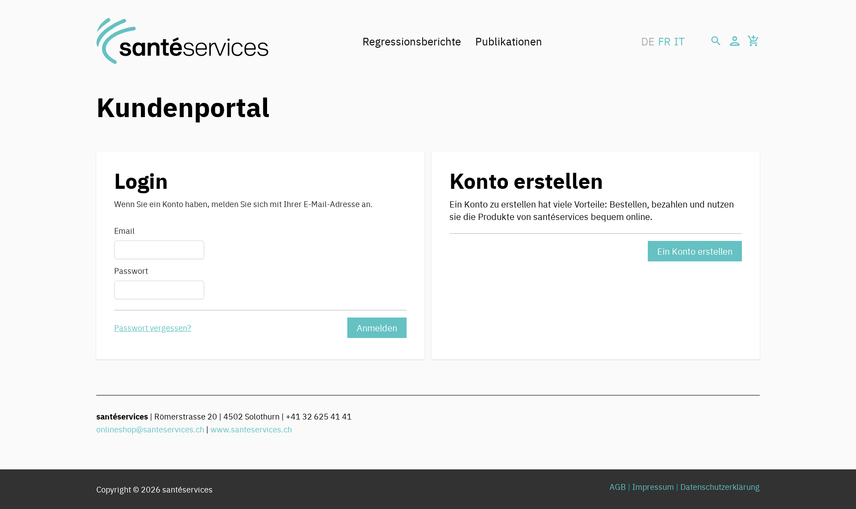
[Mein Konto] (735, 41)
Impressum (653, 486)
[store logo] (182, 41)
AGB (617, 486)
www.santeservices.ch (251, 429)
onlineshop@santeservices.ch (150, 429)
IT (679, 41)
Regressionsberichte (411, 40)
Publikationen (508, 40)
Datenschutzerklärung (720, 486)
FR (664, 41)
